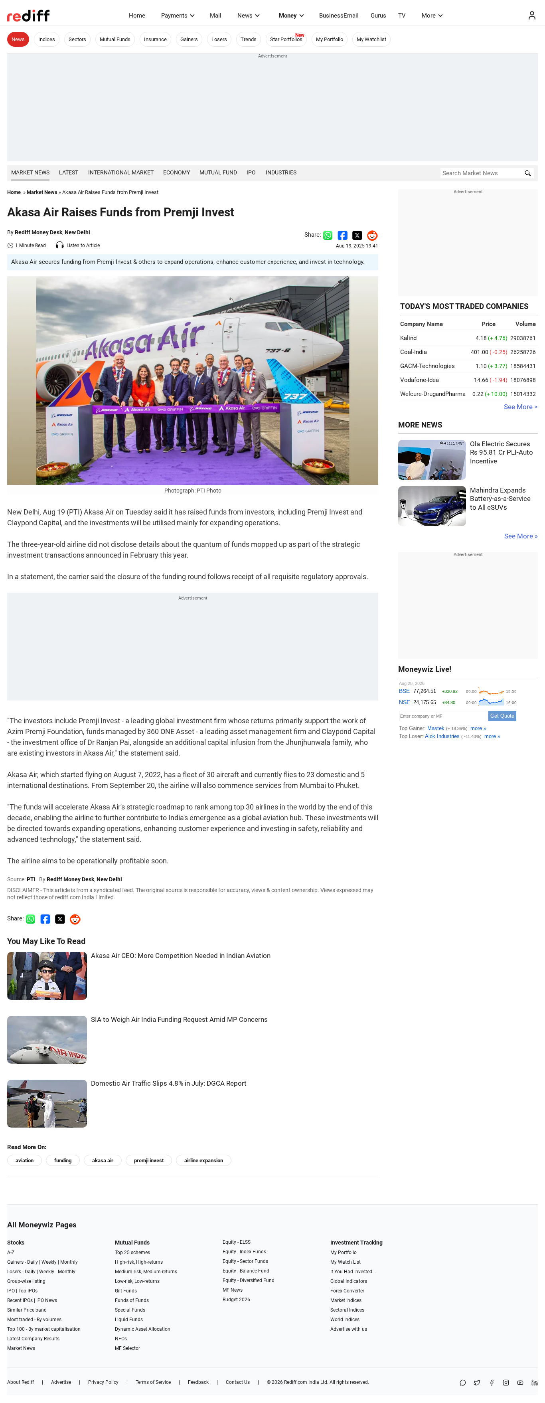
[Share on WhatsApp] (463, 1383)
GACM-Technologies (427, 366)
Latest (68, 172)
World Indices (344, 1319)
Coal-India (413, 352)
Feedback (198, 1382)
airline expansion (203, 1161)
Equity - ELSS (237, 1242)
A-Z (10, 1252)
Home (137, 15)
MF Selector (127, 1348)
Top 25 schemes (132, 1252)
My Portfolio (329, 39)
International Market (121, 172)
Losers (219, 39)
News (245, 15)
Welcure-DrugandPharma (433, 394)
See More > (521, 407)
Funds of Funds (132, 1300)
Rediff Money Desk (38, 232)
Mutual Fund (218, 172)
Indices (46, 39)
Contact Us (238, 1382)
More (429, 15)
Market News (30, 172)
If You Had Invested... (353, 1271)
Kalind (408, 338)
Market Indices (345, 1300)
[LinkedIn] (534, 1383)
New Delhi (77, 232)
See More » (521, 536)
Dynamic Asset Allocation (142, 1329)
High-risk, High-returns (139, 1262)
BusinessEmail (339, 15)
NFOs (121, 1339)
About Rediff (20, 1382)
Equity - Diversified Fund (248, 1280)
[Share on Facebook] (343, 234)
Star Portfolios (286, 39)
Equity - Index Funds (244, 1252)
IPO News (46, 1300)
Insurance (155, 39)
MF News (233, 1290)
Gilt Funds (126, 1291)
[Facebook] (491, 1383)
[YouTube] (520, 1383)
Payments (174, 15)
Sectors (77, 39)
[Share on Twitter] (357, 234)
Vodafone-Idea (419, 380)
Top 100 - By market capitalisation (44, 1329)
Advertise (61, 1382)
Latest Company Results (33, 1339)
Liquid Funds (129, 1319)
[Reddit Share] (370, 234)
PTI (31, 879)
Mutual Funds (115, 39)
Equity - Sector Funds (245, 1261)
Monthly (69, 1262)
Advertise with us (348, 1329)
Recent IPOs (20, 1300)
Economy (176, 172)
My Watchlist (371, 39)
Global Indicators (348, 1281)
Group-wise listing (26, 1281)
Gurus (378, 15)
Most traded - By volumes (34, 1319)
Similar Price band (27, 1310)
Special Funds (130, 1310)
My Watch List (345, 1262)
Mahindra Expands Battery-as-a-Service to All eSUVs (500, 499)
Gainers (189, 39)
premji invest (149, 1161)
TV (402, 15)
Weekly (49, 1262)
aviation (25, 1161)
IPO (251, 172)
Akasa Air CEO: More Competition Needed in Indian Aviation (181, 956)
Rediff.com (295, 1382)
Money (288, 15)
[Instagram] (506, 1383)
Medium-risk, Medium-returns (146, 1271)
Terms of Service (153, 1382)
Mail (215, 15)
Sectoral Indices (347, 1310)
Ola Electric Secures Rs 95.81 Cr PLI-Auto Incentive (501, 452)
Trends (249, 39)
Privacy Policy (103, 1382)
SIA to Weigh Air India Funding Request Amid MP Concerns (179, 1019)
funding (62, 1161)
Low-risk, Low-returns (137, 1281)
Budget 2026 (236, 1299)
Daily (32, 1262)
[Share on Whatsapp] (328, 234)
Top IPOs (28, 1291)
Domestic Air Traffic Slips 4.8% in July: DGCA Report (169, 1083)
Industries (281, 172)
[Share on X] (477, 1383)
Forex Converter (347, 1291)
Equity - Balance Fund (246, 1271)
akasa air (102, 1161)
